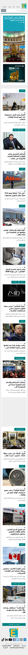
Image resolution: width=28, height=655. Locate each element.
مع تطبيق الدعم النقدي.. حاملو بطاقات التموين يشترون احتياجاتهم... (15, 532)
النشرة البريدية (19, 429)
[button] (13, 60)
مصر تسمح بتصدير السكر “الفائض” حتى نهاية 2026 (15, 270)
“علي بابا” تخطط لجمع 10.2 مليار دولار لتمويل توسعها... (14, 194)
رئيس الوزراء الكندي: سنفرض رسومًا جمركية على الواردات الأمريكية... (14, 571)
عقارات (15, 282)
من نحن (24, 646)
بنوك (16, 130)
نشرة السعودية (19, 358)
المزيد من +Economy (14, 624)
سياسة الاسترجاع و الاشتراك (17, 647)
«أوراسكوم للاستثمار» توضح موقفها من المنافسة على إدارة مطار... (14, 232)
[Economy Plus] (24, 6)
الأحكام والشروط (6, 646)
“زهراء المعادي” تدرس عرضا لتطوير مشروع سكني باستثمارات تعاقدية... (14, 308)
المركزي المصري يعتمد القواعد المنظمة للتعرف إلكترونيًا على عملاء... (16, 156)
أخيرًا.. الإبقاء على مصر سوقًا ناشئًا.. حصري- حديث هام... (14, 454)
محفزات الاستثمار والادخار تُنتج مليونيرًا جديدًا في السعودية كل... (15, 384)
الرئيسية (18, 7)
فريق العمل (16, 646)
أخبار (13, 7)
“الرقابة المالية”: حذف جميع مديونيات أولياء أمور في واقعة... (14, 492)
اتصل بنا (5, 647)
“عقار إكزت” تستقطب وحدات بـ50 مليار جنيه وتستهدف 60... (14, 610)
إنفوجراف (4, 7)
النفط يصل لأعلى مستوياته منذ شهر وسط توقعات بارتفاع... (15, 117)
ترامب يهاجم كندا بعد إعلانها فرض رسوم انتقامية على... (14, 346)
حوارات (9, 7)
